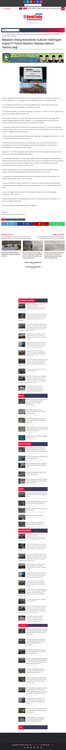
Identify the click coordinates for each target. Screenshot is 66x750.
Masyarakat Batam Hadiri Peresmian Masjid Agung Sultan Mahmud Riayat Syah (36, 465)
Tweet (12, 224)
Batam (16, 8)
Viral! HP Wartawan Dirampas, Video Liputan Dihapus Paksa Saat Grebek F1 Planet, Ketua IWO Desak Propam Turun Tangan (32, 317)
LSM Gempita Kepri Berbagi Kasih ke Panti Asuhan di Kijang (36, 473)
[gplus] (31, 1)
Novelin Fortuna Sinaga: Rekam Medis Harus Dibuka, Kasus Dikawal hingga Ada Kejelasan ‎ (36, 710)
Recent (23, 625)
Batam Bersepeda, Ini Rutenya (34, 515)
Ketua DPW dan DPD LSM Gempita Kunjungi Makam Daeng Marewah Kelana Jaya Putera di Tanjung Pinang (36, 449)
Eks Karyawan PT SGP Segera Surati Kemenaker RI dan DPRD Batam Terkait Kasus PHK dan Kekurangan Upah (32, 255)
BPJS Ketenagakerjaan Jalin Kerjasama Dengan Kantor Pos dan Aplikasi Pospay (36, 411)
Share (27, 224)
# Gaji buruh (21, 219)
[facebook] (24, 1)
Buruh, (23, 51)
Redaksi (52, 745)
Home (3, 34)
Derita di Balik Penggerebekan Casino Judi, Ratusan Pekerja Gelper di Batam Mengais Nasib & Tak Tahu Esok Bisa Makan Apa (32, 362)
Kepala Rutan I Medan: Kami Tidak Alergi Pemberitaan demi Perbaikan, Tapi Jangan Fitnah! (36, 336)
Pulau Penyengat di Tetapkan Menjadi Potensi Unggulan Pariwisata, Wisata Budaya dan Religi (36, 480)
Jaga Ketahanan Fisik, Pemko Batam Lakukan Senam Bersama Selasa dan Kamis (36, 494)
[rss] (38, 747)
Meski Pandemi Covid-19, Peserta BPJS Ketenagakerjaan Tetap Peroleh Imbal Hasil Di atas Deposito (37, 428)
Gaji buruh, (28, 51)
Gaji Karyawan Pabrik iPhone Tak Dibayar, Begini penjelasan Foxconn (10, 254)
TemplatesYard (36, 745)
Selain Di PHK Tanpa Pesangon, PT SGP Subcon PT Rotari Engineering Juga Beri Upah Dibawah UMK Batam (54, 255)
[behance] (38, 1)
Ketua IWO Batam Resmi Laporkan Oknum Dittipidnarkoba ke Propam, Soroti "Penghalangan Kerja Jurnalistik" (31, 307)
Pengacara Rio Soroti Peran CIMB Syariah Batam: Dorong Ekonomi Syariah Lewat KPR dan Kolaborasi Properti (36, 345)
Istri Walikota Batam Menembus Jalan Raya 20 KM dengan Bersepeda (36, 502)
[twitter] (27, 1)
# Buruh (14, 219)
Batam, (19, 51)
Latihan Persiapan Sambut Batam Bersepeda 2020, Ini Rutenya (35, 523)
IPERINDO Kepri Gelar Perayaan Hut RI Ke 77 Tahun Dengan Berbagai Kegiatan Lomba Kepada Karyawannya (36, 402)
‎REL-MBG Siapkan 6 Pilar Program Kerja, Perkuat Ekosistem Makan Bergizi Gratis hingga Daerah (35, 388)
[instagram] (41, 1)
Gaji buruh (20, 34)
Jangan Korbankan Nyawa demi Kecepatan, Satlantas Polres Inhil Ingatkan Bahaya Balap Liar (36, 353)
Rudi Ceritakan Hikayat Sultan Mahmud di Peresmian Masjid (37, 457)
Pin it (43, 224)
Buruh (13, 34)
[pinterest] (34, 1)
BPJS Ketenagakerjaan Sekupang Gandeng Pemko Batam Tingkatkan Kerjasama (36, 420)
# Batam (8, 219)
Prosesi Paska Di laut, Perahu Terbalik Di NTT (36, 370)
